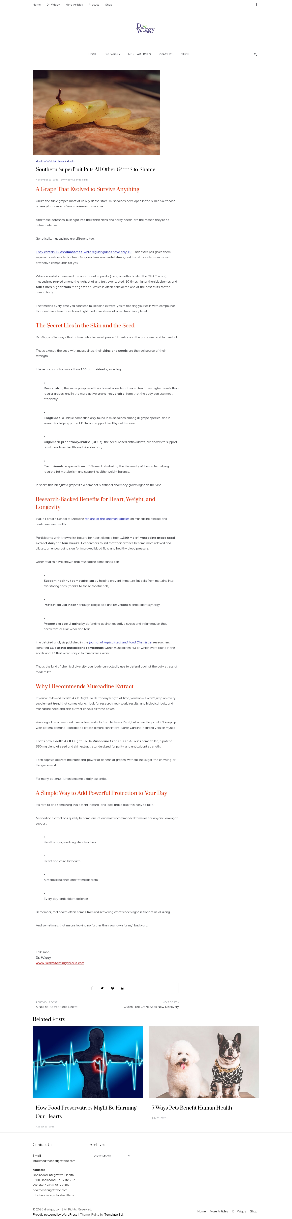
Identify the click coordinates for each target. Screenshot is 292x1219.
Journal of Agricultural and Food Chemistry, (120, 642)
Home (37, 4)
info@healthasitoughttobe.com (54, 1161)
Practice (94, 4)
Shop (108, 4)
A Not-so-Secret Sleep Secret (56, 1007)
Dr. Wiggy (53, 4)
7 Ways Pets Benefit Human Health (192, 1108)
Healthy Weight (46, 161)
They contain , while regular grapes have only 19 (83, 252)
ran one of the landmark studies (107, 519)
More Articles (74, 4)
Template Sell (114, 1214)
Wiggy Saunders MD (76, 179)
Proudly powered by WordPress (55, 1214)
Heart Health (66, 161)
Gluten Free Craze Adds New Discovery (151, 1007)
